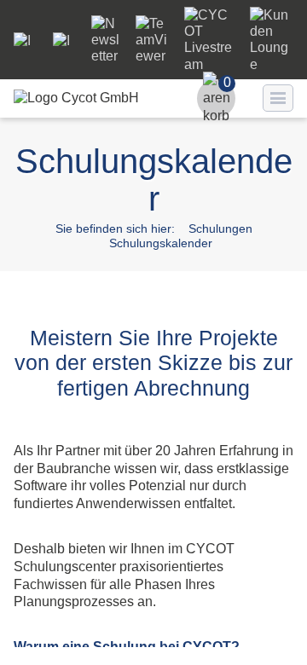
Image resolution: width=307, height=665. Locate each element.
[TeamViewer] (153, 56)
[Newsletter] (106, 56)
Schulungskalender (160, 243)
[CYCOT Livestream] (210, 64)
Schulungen (220, 228)
